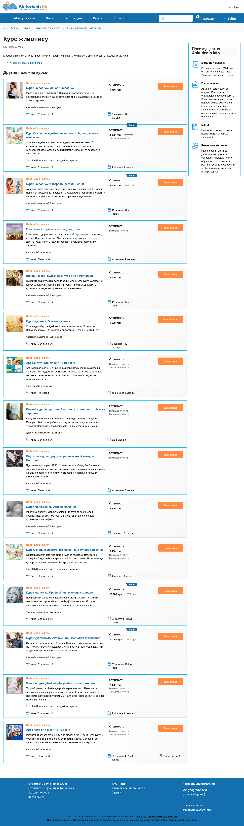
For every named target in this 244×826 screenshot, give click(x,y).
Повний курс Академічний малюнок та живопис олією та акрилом (65, 411)
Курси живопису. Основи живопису (50, 88)
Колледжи (73, 18)
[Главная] (29, 6)
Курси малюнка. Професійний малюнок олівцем (59, 592)
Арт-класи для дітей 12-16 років (48, 730)
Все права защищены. (59, 819)
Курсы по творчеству (48, 28)
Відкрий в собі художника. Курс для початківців (59, 276)
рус (238, 7)
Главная (4, 28)
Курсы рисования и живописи (84, 28)
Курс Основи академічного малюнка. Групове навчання (64, 550)
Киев (27, 28)
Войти (231, 18)
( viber (187, 794)
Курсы (98, 18)
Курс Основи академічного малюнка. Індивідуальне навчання (62, 135)
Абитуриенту (24, 18)
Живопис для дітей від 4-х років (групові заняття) (60, 683)
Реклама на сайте (194, 805)
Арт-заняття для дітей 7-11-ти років (50, 363)
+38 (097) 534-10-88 (195, 790)
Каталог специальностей (128, 788)
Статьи (116, 792)
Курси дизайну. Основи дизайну (48, 321)
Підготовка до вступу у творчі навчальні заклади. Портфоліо (60, 458)
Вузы (50, 18)
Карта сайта (36, 797)
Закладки (208, 18)
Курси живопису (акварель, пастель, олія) (55, 184)
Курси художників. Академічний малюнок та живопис (63, 638)
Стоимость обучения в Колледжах (51, 788)
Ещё (117, 18)
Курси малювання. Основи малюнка (51, 507)
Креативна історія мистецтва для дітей (53, 229)
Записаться (171, 86)
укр (231, 7)
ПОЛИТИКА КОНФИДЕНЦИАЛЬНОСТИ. (157, 816)
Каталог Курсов (38, 792)
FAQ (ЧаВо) (119, 784)
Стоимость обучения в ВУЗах (48, 784)
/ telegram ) (198, 794)
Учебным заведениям (197, 809)
